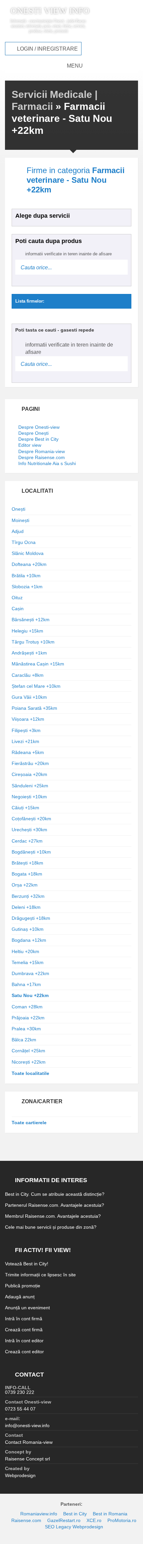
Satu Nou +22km (30, 995)
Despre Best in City (38, 439)
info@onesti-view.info (27, 1425)
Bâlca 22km (24, 1039)
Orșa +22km (25, 885)
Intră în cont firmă (23, 1318)
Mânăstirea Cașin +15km (38, 663)
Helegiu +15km (27, 631)
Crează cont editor (24, 1351)
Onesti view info (50, 11)
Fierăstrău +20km (30, 763)
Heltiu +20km (25, 951)
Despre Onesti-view (39, 427)
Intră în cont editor (24, 1340)
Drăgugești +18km (31, 918)
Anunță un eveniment (27, 1307)
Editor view (29, 445)
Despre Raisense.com (41, 457)
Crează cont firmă (24, 1329)
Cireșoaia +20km (29, 774)
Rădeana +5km (28, 752)
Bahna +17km (26, 984)
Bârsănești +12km (31, 619)
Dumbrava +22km (30, 973)
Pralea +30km (26, 1028)
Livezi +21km (25, 741)
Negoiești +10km (29, 796)
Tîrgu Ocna (24, 542)
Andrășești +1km (29, 652)
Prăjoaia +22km (28, 1017)
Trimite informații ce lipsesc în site (40, 1274)
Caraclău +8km (28, 675)
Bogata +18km (27, 874)
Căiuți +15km (25, 807)
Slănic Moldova (28, 553)
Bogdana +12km (29, 940)
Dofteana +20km (29, 564)
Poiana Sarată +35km (34, 708)
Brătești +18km (27, 863)
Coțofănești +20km (31, 818)
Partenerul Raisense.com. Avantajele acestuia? (54, 1205)
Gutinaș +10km (28, 929)
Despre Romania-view (41, 451)
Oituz (17, 597)
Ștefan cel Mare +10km (36, 686)
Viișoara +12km (28, 719)
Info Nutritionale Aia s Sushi (47, 463)
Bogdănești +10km (31, 852)
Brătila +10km (26, 575)
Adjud (18, 531)
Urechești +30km (29, 829)
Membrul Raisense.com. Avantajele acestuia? (53, 1216)
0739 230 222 (19, 1392)
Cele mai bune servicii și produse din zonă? (50, 1227)
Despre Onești (33, 433)
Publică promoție (22, 1285)
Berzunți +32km (28, 896)
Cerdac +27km (27, 841)
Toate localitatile (30, 1073)
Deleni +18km (26, 907)
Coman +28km (27, 1006)
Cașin (18, 608)
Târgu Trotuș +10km (33, 641)
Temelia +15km (28, 962)
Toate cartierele (29, 1122)
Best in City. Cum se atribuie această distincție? (54, 1194)
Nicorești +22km (29, 1062)
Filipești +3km (26, 730)
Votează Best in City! (26, 1263)
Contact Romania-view (29, 1442)
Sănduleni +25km (30, 785)
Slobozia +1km (27, 586)
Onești (18, 509)
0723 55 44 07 (20, 1409)
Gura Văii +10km (29, 697)
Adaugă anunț (20, 1296)
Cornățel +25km (28, 1050)
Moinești (20, 520)
